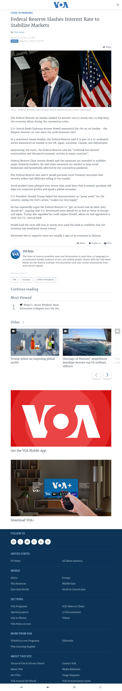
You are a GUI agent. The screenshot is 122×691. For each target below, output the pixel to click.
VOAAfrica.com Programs (25, 640)
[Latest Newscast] (21, 687)
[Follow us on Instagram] (34, 542)
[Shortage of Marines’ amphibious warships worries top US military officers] (87, 342)
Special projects (19, 612)
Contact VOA (69, 663)
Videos (66, 618)
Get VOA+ (16, 675)
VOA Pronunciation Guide (76, 681)
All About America (72, 561)
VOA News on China (73, 606)
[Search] (100, 687)
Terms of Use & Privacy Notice (27, 663)
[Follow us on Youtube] (27, 542)
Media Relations (71, 669)
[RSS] (41, 542)
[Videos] (47, 687)
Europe (66, 578)
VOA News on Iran (21, 623)
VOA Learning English (23, 646)
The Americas (18, 583)
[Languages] (74, 687)
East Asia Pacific (20, 589)
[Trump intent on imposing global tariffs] (35, 342)
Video (15, 322)
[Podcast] (48, 542)
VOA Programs (19, 606)
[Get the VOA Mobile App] (61, 418)
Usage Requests (71, 675)
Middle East (69, 583)
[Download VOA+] (61, 488)
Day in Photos (18, 618)
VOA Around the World (23, 681)
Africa (14, 578)
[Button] (107, 47)
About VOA (17, 669)
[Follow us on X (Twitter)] (20, 542)
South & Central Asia (73, 589)
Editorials (67, 640)
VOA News (19, 32)
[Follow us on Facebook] (13, 542)
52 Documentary (71, 612)
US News (15, 561)
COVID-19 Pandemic (22, 13)
